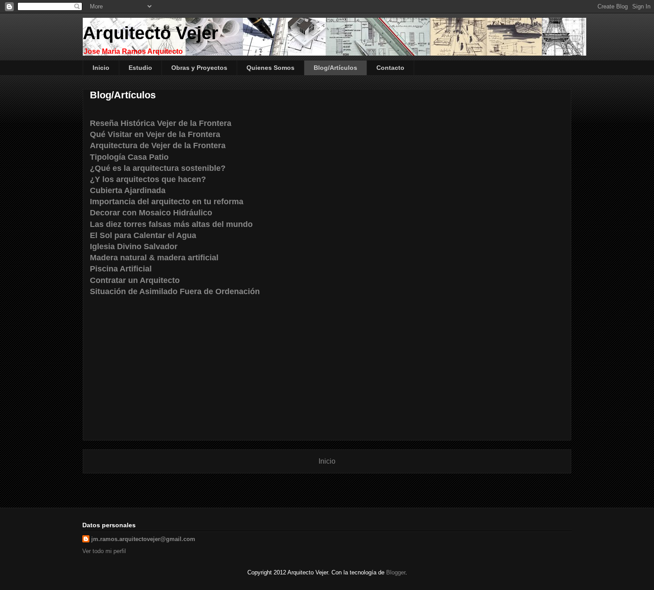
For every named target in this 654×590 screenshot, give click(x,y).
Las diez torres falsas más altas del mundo (171, 224)
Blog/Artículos (335, 67)
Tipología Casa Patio (129, 157)
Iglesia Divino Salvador (134, 246)
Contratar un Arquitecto (135, 280)
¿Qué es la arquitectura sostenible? (158, 168)
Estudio (140, 67)
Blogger (395, 572)
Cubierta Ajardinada (128, 190)
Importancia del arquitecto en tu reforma (166, 201)
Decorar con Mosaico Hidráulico (151, 212)
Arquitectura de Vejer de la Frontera (158, 145)
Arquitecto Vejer (150, 33)
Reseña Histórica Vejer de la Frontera (160, 123)
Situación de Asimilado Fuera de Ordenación (175, 291)
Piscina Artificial (121, 268)
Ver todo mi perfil (104, 551)
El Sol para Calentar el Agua (143, 235)
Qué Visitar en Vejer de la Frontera (155, 134)
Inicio (101, 67)
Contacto (390, 67)
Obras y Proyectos (199, 67)
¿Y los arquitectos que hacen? (148, 179)
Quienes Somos (270, 67)
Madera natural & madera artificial (154, 257)
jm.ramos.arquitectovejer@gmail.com (143, 539)
